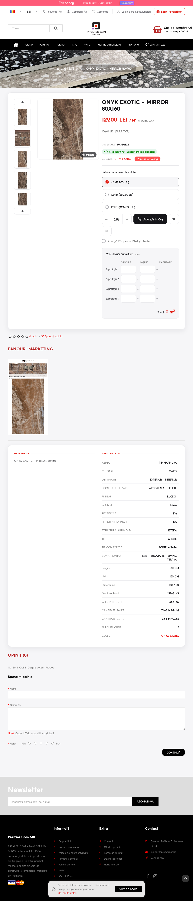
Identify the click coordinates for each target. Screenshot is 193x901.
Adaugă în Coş (153, 219)
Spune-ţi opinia (53, 336)
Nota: (13, 743)
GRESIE (69, 68)
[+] (127, 219)
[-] (106, 219)
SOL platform (65, 876)
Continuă (173, 752)
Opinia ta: (15, 704)
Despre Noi (64, 841)
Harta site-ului (111, 864)
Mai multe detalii (67, 892)
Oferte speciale (112, 847)
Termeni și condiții (67, 858)
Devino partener (113, 858)
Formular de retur (113, 852)
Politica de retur (67, 864)
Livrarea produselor (69, 847)
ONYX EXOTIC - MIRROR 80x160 (109, 68)
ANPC (61, 870)
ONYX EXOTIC (122, 158)
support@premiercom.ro (163, 851)
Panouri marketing (147, 158)
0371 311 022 (157, 44)
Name (13, 688)
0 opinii (33, 336)
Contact (108, 841)
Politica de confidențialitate (73, 852)
